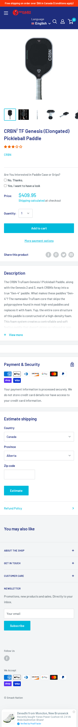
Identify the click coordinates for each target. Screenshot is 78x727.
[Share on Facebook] (48, 255)
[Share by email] (71, 255)
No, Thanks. (15, 180)
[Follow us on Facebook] (7, 658)
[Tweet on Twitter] (63, 255)
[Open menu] (6, 13)
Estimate (16, 490)
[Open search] (55, 21)
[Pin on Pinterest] (56, 255)
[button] (13, 146)
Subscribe (17, 625)
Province (10, 447)
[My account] (63, 21)
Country (9, 428)
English (40, 23)
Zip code (9, 465)
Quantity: (10, 213)
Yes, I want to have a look (24, 186)
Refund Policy (13, 508)
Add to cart (39, 228)
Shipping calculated (32, 200)
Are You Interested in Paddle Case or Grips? (32, 174)
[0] (70, 21)
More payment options (39, 240)
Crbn (7, 154)
